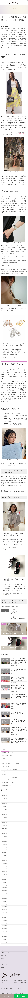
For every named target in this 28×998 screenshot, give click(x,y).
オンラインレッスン (6, 760)
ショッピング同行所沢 (6, 766)
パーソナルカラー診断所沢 (16, 616)
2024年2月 (4, 847)
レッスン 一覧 (4, 950)
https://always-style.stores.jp (18, 490)
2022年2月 (4, 893)
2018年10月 (4, 917)
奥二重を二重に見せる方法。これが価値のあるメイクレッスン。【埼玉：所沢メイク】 (19, 687)
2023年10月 (4, 855)
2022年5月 (4, 890)
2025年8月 (4, 814)
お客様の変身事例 (5, 952)
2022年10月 (4, 885)
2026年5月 (4, 798)
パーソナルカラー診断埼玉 (16, 614)
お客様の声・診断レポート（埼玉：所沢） (11, 763)
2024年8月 (4, 833)
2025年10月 (4, 809)
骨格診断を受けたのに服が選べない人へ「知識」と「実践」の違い (19, 705)
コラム (2, 961)
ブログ (3, 771)
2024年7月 (4, 836)
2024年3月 (4, 844)
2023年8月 (4, 860)
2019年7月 (4, 904)
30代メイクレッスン (15, 611)
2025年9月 (4, 811)
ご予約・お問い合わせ (5, 964)
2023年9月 (4, 858)
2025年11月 (4, 806)
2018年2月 (4, 934)
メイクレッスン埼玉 (14, 617)
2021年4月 (4, 898)
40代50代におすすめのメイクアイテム (10, 752)
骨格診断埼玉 (22, 618)
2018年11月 (4, 915)
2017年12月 (4, 939)
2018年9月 (4, 920)
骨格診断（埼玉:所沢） (7, 785)
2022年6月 (4, 887)
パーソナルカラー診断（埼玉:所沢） (9, 769)
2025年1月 (4, 828)
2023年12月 (4, 852)
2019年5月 (4, 906)
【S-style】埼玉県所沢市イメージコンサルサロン (15, 548)
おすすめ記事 (5, 758)
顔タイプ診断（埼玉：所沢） (16, 609)
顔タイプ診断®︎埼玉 (14, 618)
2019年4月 (4, 909)
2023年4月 (4, 871)
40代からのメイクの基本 (7, 755)
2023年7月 (4, 863)
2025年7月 (4, 817)
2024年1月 (4, 849)
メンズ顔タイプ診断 (6, 779)
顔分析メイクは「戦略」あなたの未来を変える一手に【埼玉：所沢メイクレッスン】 (19, 678)
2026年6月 (4, 795)
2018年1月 (4, 936)
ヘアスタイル (5, 774)
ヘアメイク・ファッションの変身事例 (10, 777)
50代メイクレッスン (15, 613)
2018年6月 (4, 925)
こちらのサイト (5, 490)
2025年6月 (4, 820)
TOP (2, 947)
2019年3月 (4, 912)
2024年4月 (4, 841)
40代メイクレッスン (15, 612)
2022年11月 (4, 882)
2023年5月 (4, 868)
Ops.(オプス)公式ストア (9, 357)
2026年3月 (4, 803)
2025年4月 (4, 825)
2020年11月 (4, 901)
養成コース (3, 955)
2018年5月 (4, 928)
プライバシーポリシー (5, 967)
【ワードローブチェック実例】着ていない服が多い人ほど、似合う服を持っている (19, 696)
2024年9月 (4, 830)
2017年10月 (4, 942)
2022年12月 (4, 879)
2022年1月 (4, 896)
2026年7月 (4, 792)
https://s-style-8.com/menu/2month (9, 606)
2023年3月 (4, 874)
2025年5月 (4, 822)
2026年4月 (4, 801)
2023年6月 (4, 866)
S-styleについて (4, 958)
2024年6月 (4, 839)
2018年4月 (4, 931)
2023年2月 (4, 877)
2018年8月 (4, 923)
